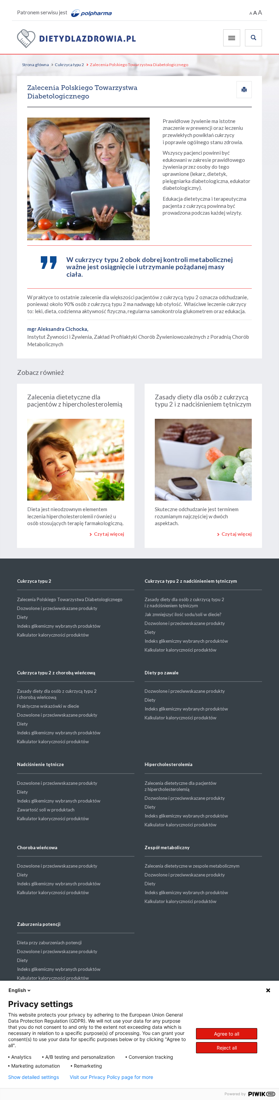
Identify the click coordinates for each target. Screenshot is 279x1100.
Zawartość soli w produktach (46, 809)
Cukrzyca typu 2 (69, 64)
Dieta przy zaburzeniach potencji (49, 942)
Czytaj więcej (109, 534)
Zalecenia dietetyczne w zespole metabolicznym (192, 866)
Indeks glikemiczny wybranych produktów (58, 626)
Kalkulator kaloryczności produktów (53, 635)
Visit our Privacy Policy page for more (111, 1077)
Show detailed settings (33, 1077)
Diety (22, 617)
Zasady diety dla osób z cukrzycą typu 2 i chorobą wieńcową (57, 694)
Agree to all (226, 1034)
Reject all (227, 1048)
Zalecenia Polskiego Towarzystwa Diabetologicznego (69, 599)
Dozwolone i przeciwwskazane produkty (57, 608)
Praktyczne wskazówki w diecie (48, 706)
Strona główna (35, 64)
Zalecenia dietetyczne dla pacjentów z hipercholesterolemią (74, 400)
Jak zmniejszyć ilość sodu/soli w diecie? (183, 614)
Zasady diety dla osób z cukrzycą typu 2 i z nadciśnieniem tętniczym (203, 400)
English (17, 990)
